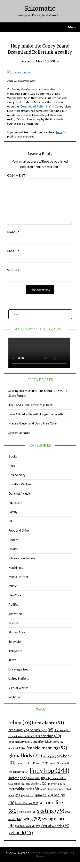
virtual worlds (55, 825)
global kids (25, 755)
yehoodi (20, 832)
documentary (19, 741)
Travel (12, 660)
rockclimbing (27, 803)
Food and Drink (18, 530)
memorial (56, 783)
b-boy (19, 722)
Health (13, 549)
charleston (62, 730)
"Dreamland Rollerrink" (35, 106)
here (59, 132)
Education (15, 502)
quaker (44, 795)
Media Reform (18, 576)
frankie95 (17, 748)
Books (12, 456)
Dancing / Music (19, 493)
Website (14, 270)
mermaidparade (23, 789)
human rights (25, 763)
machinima (37, 783)
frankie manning (46, 747)
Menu (72, 27)
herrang (49, 756)
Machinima (15, 567)
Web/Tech (15, 697)
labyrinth (21, 771)
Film (11, 521)
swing (31, 818)
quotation (15, 614)
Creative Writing (20, 484)
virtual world (28, 826)
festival (57, 741)
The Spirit (15, 651)
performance (60, 789)
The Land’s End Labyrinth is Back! (31, 405)
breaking (18, 730)
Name (13, 232)
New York (14, 595)
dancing (50, 735)
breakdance (48, 722)
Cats (11, 466)
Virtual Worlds (18, 688)
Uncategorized (18, 669)
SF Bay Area (16, 632)
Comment (17, 175)
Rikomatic (40, 8)
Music (12, 586)
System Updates (19, 432)
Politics (13, 604)
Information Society (22, 558)
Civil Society (16, 475)
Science (13, 623)
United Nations (18, 678)
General (13, 540)
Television (15, 641)
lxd (50, 778)
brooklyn (41, 729)
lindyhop (18, 778)
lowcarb (36, 778)
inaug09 (42, 763)
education (41, 741)
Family (12, 512)
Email (13, 251)
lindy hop (50, 770)
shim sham (27, 811)
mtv (44, 789)
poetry (14, 795)
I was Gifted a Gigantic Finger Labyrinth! (36, 414)
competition (17, 736)
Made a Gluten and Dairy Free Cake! (33, 423)
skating (50, 811)
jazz (54, 762)
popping (27, 795)
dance (33, 736)
